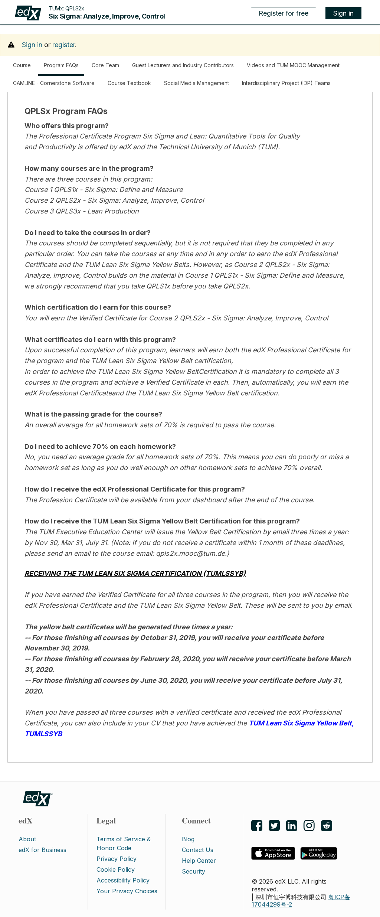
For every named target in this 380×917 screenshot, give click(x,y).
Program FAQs (64, 69)
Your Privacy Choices (126, 891)
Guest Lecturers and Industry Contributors (183, 65)
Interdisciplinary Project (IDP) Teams (286, 83)
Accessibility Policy (123, 880)
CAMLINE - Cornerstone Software (54, 83)
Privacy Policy (116, 858)
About (27, 839)
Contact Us (197, 850)
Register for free (283, 13)
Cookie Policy (115, 869)
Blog (188, 839)
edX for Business (42, 850)
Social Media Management (196, 83)
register (63, 45)
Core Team (105, 65)
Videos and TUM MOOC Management (293, 65)
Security (193, 871)
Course (22, 65)
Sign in (343, 13)
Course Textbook (129, 83)
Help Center (199, 860)
